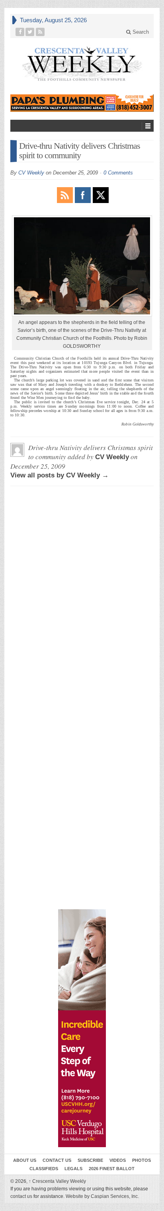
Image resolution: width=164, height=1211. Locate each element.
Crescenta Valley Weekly (57, 1181)
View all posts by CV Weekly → (59, 475)
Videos (117, 1160)
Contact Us (57, 1160)
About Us (24, 1160)
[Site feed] (40, 31)
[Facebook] (20, 31)
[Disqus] (82, 591)
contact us (21, 1196)
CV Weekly (31, 173)
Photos (141, 1160)
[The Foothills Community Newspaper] (82, 64)
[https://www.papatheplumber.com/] (82, 103)
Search (140, 32)
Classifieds (43, 1168)
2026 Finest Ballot (112, 1168)
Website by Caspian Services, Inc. (102, 1196)
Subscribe (90, 1160)
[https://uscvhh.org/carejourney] (82, 1028)
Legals (73, 1168)
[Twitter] (30, 31)
